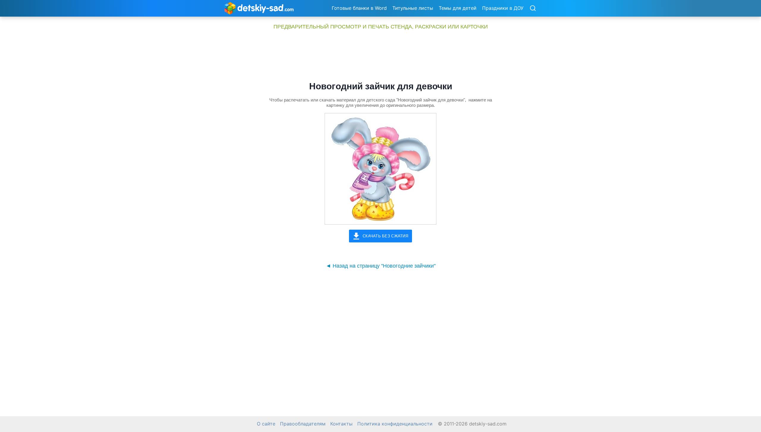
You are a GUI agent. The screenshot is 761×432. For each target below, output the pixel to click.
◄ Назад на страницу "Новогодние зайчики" (380, 266)
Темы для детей (458, 8)
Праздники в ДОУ (502, 8)
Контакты (341, 424)
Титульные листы (412, 8)
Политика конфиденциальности (395, 424)
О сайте (266, 424)
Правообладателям (303, 424)
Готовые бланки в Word (359, 8)
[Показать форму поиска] (532, 8)
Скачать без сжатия (385, 236)
